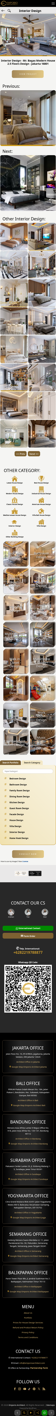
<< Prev (20, 454)
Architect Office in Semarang (28, 1251)
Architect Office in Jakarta (28, 1061)
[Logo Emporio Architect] (9, 3)
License (25, 861)
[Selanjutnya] (51, 1412)
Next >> (34, 454)
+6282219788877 (28, 952)
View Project (28, 74)
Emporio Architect (17, 1405)
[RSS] (44, 1389)
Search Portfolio (10, 762)
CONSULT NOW (28, 854)
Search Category (32, 762)
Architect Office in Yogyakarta (28, 1212)
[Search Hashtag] (9, 10)
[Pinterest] (34, 1389)
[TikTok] (29, 1389)
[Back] (3, 10)
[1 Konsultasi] (44, 1412)
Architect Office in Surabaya (28, 1174)
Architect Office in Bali (28, 1100)
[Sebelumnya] (17, 1412)
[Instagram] (19, 1389)
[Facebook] (15, 1389)
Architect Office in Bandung (28, 1138)
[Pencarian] (24, 1412)
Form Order (28, 935)
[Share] (38, 1412)
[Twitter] (39, 1390)
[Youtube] (25, 1389)
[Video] (31, 1412)
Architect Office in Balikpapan (28, 1286)
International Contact (29, 928)
